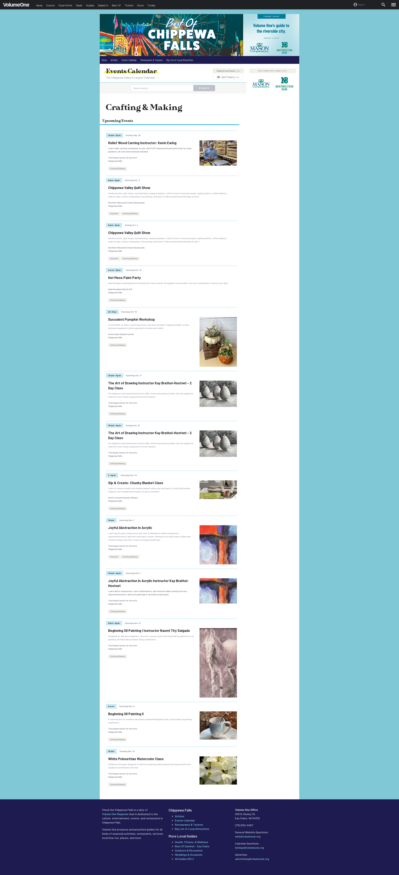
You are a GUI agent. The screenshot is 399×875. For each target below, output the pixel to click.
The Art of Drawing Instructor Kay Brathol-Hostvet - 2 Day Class (150, 385)
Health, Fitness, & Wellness (191, 842)
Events (50, 5)
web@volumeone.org (247, 836)
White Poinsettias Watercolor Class (136, 759)
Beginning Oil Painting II (126, 714)
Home (104, 60)
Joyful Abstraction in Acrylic (130, 527)
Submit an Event (228, 70)
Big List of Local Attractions (179, 60)
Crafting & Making (117, 168)
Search (204, 88)
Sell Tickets (230, 77)
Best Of (116, 5)
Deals (79, 5)
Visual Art (114, 213)
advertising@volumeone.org (252, 859)
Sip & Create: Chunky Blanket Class (135, 483)
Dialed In (103, 5)
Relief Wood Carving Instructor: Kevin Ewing (142, 143)
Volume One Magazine (115, 814)
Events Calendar (129, 60)
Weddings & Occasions (188, 854)
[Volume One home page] (18, 5)
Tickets (129, 5)
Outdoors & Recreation (189, 850)
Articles (114, 60)
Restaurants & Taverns (151, 60)
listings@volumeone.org (249, 847)
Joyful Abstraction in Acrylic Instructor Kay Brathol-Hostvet (148, 583)
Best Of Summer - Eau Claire (192, 846)
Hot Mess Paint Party (124, 277)
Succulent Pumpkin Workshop (131, 319)
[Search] (383, 4)
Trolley (151, 5)
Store (140, 5)
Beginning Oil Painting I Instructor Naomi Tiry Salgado (149, 630)
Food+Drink (65, 5)
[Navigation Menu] (393, 4)
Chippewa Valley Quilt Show (129, 187)
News (39, 5)
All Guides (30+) (184, 859)
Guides (90, 5)
